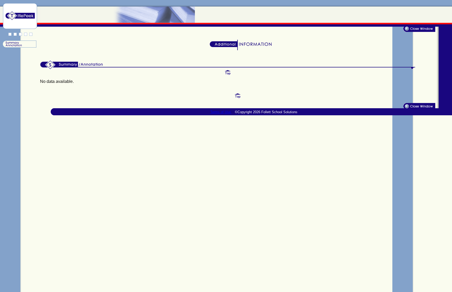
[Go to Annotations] (19, 46)
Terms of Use (221, 112)
